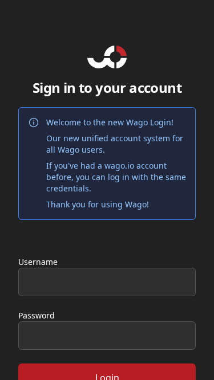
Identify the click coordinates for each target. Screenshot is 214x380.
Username (38, 261)
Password (36, 315)
